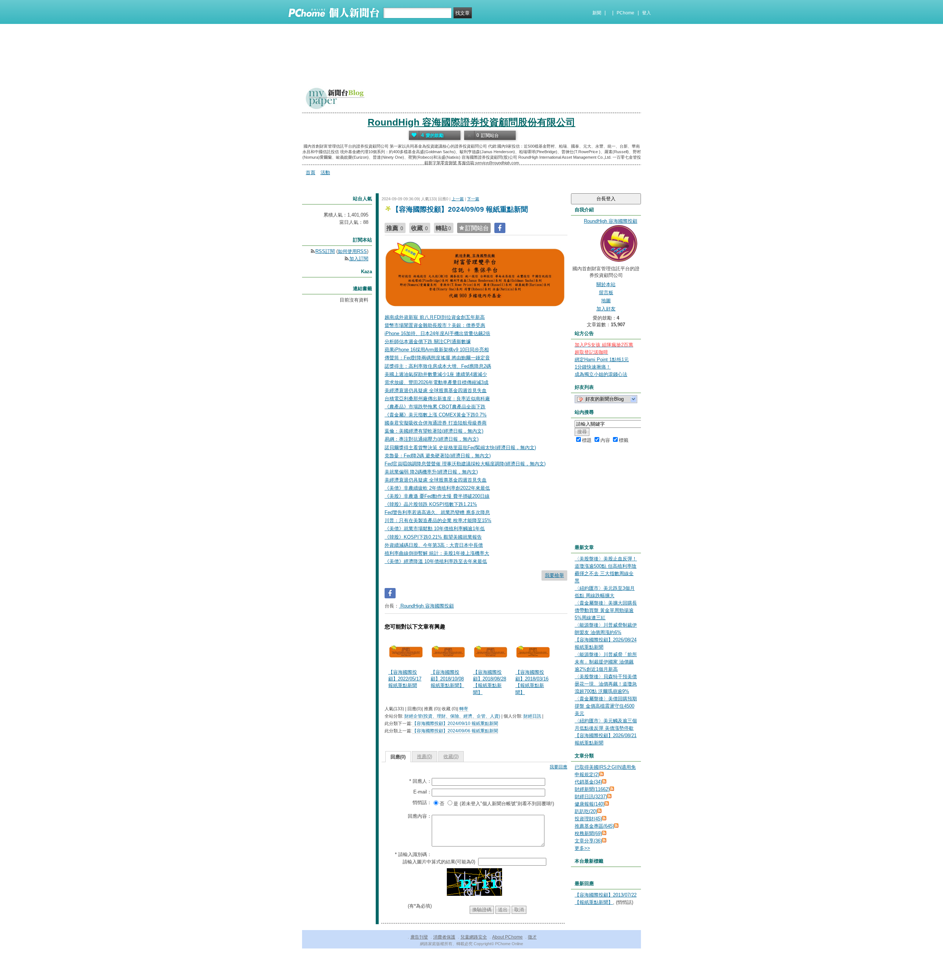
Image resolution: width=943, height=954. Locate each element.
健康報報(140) (589, 804)
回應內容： (420, 816)
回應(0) (398, 757)
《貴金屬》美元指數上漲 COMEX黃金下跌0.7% (436, 415)
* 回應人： (420, 781)
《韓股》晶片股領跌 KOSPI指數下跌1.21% (431, 504)
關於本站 (606, 284)
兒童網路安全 (473, 937)
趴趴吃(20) (586, 811)
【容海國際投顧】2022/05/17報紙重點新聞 (404, 678)
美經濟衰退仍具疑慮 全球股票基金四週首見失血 (436, 390)
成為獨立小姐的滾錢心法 (601, 374)
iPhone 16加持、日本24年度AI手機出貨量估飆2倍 (437, 333)
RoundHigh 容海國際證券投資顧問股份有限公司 (471, 122)
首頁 (310, 172)
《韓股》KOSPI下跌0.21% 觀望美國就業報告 (433, 537)
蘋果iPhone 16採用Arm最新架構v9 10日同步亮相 (437, 349)
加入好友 (606, 308)
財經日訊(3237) (591, 796)
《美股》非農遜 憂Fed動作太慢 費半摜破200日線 (437, 496)
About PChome (507, 937)
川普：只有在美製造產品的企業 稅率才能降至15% (438, 520)
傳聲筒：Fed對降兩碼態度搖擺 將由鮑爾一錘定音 (437, 357)
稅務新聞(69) (588, 833)
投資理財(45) (588, 818)
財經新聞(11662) (592, 789)
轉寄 (463, 708)
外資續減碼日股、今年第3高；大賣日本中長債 (434, 545)
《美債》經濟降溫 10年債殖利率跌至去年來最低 (436, 561)
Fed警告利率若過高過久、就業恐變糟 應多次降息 (437, 512)
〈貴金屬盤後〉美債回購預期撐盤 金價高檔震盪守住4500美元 (606, 706)
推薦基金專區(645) (594, 826)
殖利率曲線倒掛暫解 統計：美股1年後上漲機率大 (437, 553)
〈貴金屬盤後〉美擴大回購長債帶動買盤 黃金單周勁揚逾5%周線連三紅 (606, 610)
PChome (625, 12)
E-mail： (422, 792)
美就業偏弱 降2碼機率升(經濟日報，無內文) (431, 472)
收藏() (451, 756)
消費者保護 (444, 937)
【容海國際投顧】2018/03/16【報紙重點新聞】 (531, 682)
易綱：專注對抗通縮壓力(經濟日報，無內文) (431, 439)
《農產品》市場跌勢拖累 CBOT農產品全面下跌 (435, 406)
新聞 (596, 12)
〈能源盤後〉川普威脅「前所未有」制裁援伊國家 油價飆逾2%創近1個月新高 (606, 662)
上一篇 (458, 199)
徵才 (532, 937)
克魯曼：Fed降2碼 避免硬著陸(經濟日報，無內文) (438, 455)
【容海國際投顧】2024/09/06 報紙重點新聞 (455, 730)
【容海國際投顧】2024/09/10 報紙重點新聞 (455, 723)
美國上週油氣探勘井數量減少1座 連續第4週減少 (436, 374)
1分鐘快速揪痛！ (593, 367)
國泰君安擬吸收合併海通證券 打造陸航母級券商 (436, 423)
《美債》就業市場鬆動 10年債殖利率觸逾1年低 (435, 528)
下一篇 (473, 199)
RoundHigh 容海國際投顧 (426, 606)
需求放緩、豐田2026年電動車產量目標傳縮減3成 (436, 382)
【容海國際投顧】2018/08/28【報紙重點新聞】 (489, 682)
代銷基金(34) (588, 782)
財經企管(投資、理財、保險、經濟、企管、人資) (452, 716)
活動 (325, 172)
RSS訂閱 (325, 251)
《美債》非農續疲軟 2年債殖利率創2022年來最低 (437, 488)
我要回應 (558, 767)
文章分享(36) (588, 841)
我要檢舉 (554, 575)
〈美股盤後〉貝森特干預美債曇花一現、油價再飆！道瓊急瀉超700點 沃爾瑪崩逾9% (606, 684)
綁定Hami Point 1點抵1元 (602, 359)
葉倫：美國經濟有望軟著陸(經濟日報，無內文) (434, 431)
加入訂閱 (358, 258)
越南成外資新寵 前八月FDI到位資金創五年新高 (435, 317)
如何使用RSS (352, 251)
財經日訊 (532, 716)
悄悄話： (422, 802)
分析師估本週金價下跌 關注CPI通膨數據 (428, 341)
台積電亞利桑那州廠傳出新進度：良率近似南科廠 (437, 398)
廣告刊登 (419, 937)
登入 (646, 12)
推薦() (424, 756)
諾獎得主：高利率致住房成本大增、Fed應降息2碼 (438, 366)
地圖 (606, 300)
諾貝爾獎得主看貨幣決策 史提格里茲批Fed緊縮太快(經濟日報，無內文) (460, 447)
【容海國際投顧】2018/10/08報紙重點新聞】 (447, 678)
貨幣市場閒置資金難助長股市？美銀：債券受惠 (435, 325)
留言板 (606, 292)
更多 (582, 848)
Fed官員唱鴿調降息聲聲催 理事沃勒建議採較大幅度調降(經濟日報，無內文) (465, 464)
